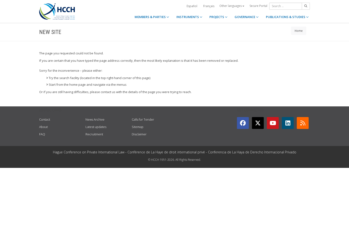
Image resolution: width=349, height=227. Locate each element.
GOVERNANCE (245, 17)
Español (192, 6)
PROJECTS (217, 17)
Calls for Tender (143, 119)
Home (299, 31)
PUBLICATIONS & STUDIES (286, 17)
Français (208, 6)
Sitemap (137, 127)
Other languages (230, 6)
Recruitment (94, 134)
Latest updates (95, 127)
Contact (44, 119)
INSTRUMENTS (188, 17)
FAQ (42, 134)
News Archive (94, 119)
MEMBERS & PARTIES (150, 17)
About (43, 127)
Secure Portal (258, 6)
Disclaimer (139, 134)
